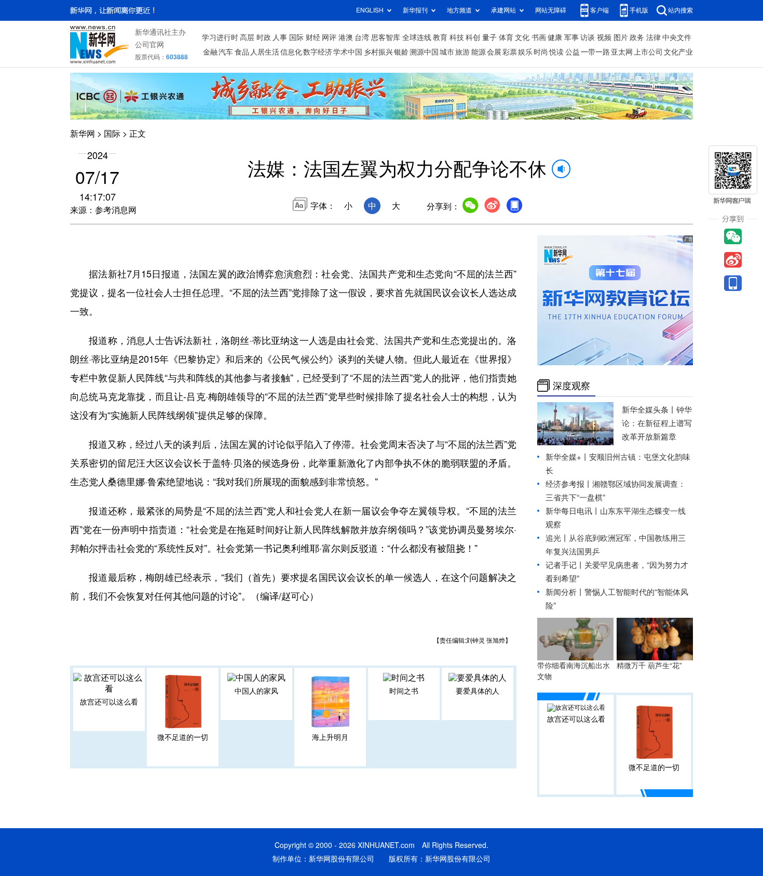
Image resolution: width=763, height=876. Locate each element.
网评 (329, 37)
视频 (604, 37)
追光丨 (557, 538)
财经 (313, 37)
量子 (489, 37)
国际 (296, 37)
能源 (478, 52)
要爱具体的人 (477, 691)
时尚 (541, 52)
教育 (440, 37)
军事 (571, 37)
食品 (242, 52)
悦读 (556, 52)
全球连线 (416, 37)
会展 (494, 52)
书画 (539, 37)
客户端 (599, 10)
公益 (572, 52)
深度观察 (571, 385)
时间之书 (403, 691)
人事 (279, 37)
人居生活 (264, 52)
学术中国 (347, 52)
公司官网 (149, 44)
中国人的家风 (256, 691)
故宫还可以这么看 (109, 702)
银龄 (401, 52)
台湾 (362, 37)
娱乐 (525, 52)
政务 (637, 37)
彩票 (509, 52)
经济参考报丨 (569, 484)
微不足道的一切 (182, 737)
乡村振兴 (378, 52)
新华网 (82, 133)
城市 (447, 52)
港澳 (345, 37)
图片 (621, 37)
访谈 (587, 37)
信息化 (291, 52)
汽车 (226, 52)
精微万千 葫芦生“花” (649, 665)
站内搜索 (680, 10)
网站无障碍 (550, 10)
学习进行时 (220, 37)
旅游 (462, 52)
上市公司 (648, 52)
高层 (247, 37)
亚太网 (622, 52)
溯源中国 (424, 52)
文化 (522, 37)
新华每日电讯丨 (573, 511)
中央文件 (676, 37)
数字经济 (317, 52)
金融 (210, 52)
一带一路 (595, 52)
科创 (473, 37)
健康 (555, 37)
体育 (506, 37)
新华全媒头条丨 (649, 410)
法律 (653, 37)
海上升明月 (330, 737)
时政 (263, 37)
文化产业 (678, 52)
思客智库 (385, 37)
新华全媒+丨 (567, 457)
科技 (456, 37)
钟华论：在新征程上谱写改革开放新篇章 (657, 423)
